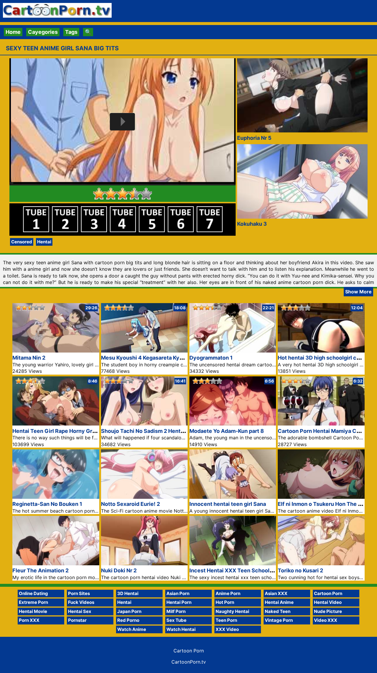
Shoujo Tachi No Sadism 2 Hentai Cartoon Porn (160, 431)
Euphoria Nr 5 (254, 138)
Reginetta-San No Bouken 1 (47, 504)
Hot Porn (225, 602)
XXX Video (227, 629)
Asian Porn (177, 593)
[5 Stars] (146, 194)
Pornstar (77, 620)
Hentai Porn (178, 602)
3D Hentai (127, 593)
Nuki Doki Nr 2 (119, 570)
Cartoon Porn (328, 593)
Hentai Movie (33, 611)
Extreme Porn (33, 602)
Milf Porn (176, 611)
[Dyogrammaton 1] (232, 351)
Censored (21, 242)
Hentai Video (328, 602)
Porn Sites (79, 593)
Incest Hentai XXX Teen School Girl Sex (240, 570)
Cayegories (43, 32)
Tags (71, 32)
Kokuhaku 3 (252, 224)
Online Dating (33, 593)
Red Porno (128, 620)
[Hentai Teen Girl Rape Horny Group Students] (55, 424)
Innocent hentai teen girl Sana (227, 504)
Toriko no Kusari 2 (300, 570)
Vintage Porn (279, 620)
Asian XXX (276, 593)
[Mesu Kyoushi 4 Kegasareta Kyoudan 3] (144, 351)
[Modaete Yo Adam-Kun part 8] (232, 424)
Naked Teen (277, 611)
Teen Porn (226, 620)
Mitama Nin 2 (28, 358)
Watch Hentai (181, 629)
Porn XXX (29, 620)
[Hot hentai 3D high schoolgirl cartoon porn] (321, 351)
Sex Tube (176, 620)
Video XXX (325, 620)
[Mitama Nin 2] (55, 351)
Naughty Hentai (232, 611)
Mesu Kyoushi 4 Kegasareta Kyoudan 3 (150, 358)
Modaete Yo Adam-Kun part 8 (226, 431)
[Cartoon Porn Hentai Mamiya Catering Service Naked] (321, 424)
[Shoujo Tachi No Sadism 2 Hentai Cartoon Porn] (144, 424)
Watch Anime (131, 629)
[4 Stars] (134, 194)
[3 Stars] (122, 194)
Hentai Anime (279, 602)
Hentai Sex (79, 611)
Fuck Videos (81, 602)
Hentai (44, 242)
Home (13, 32)
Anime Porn (228, 593)
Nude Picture (328, 611)
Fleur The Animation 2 (40, 570)
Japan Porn (129, 611)
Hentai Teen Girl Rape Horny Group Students (69, 431)
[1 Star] (99, 194)
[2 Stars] (111, 194)
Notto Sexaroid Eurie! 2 (130, 504)
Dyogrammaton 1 (211, 358)
